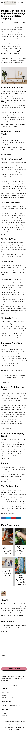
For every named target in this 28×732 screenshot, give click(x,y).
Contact (3, 713)
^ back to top (14, 685)
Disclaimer (4, 695)
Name (3, 655)
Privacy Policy (5, 692)
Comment (4, 631)
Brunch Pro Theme (14, 729)
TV (18, 51)
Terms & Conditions (7, 697)
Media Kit (4, 715)
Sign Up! (3, 705)
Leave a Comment (20, 22)
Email (3, 662)
